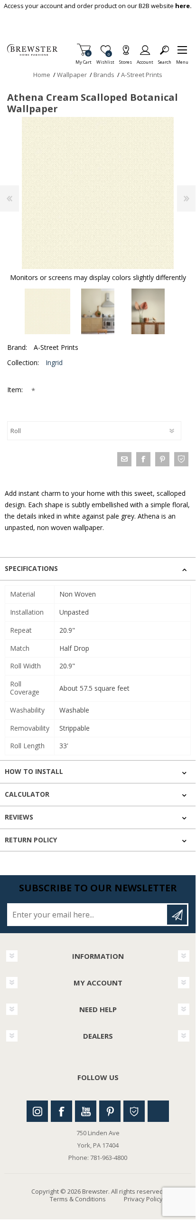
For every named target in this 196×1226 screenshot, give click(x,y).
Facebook (61, 1111)
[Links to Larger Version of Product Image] (98, 193)
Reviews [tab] (19, 816)
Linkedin (158, 1111)
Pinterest (110, 1111)
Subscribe (177, 915)
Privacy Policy (143, 1199)
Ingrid (54, 362)
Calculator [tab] (27, 794)
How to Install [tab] (34, 771)
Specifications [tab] (31, 568)
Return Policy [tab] (31, 839)
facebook (143, 459)
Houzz (134, 1111)
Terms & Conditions (78, 1199)
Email (124, 459)
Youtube (85, 1111)
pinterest (162, 459)
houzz (181, 459)
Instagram (37, 1111)
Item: (16, 389)
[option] (47, 311)
